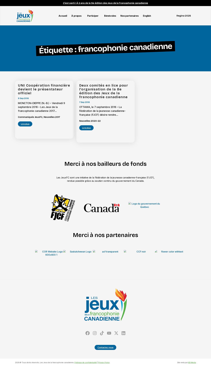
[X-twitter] (116, 333)
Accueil (63, 15)
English (147, 15)
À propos (76, 15)
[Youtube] (109, 333)
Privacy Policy (104, 362)
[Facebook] (87, 333)
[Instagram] (95, 333)
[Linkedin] (123, 333)
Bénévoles (110, 15)
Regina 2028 (184, 15)
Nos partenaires (129, 15)
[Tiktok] (102, 333)
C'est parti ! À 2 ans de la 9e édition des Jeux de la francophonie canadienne (105, 3)
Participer (92, 15)
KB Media (192, 362)
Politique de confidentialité (85, 362)
